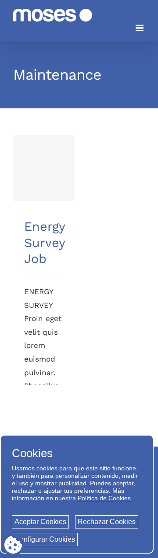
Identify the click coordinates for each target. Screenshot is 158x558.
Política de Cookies (104, 498)
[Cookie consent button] (13, 545)
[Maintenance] (44, 168)
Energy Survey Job (44, 155)
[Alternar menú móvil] (140, 28)
